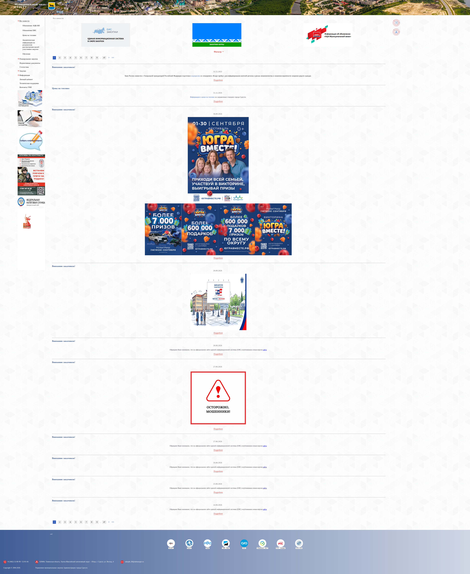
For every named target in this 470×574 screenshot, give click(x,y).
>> (113, 58)
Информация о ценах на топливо (202, 97)
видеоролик (195, 76)
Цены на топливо (60, 88)
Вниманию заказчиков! (63, 67)
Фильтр (218, 51)
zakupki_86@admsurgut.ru (134, 562)
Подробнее (218, 80)
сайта (265, 350)
